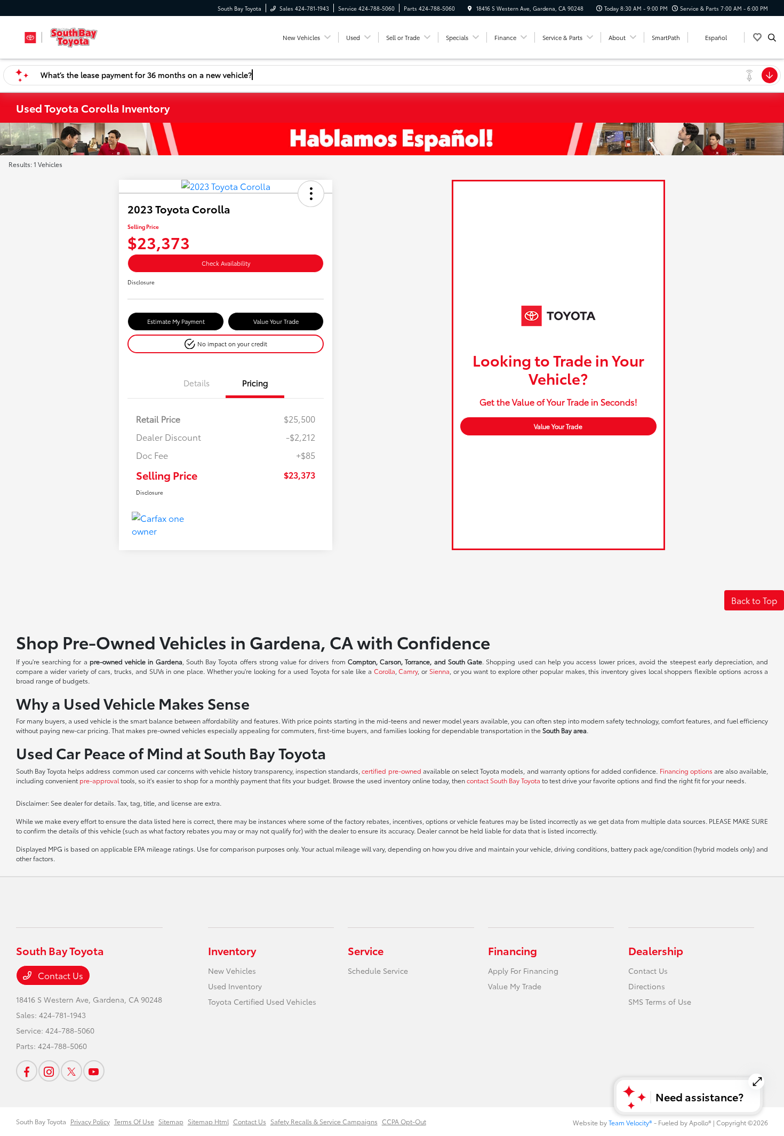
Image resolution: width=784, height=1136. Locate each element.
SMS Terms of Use (659, 1001)
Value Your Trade (276, 321)
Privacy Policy (90, 1121)
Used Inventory (235, 986)
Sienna (439, 671)
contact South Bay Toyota (503, 780)
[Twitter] (71, 1071)
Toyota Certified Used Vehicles (262, 1001)
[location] (470, 8)
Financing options (686, 770)
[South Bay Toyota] (64, 35)
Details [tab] (196, 382)
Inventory (232, 950)
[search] (772, 37)
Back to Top (754, 600)
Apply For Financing (523, 970)
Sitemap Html (208, 1121)
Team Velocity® (630, 1122)
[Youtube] (94, 1071)
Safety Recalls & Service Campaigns (324, 1121)
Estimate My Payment (176, 321)
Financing (512, 950)
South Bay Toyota (41, 1121)
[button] (311, 193)
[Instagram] (49, 1071)
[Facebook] (26, 1071)
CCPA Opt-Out (404, 1121)
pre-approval (99, 780)
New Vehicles (232, 970)
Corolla (384, 671)
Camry (408, 671)
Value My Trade (514, 986)
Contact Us (59, 975)
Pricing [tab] (255, 382)
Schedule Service (378, 970)
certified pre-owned (392, 770)
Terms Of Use (134, 1121)
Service (365, 950)
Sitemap (170, 1121)
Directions (646, 986)
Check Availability (226, 263)
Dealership (655, 950)
